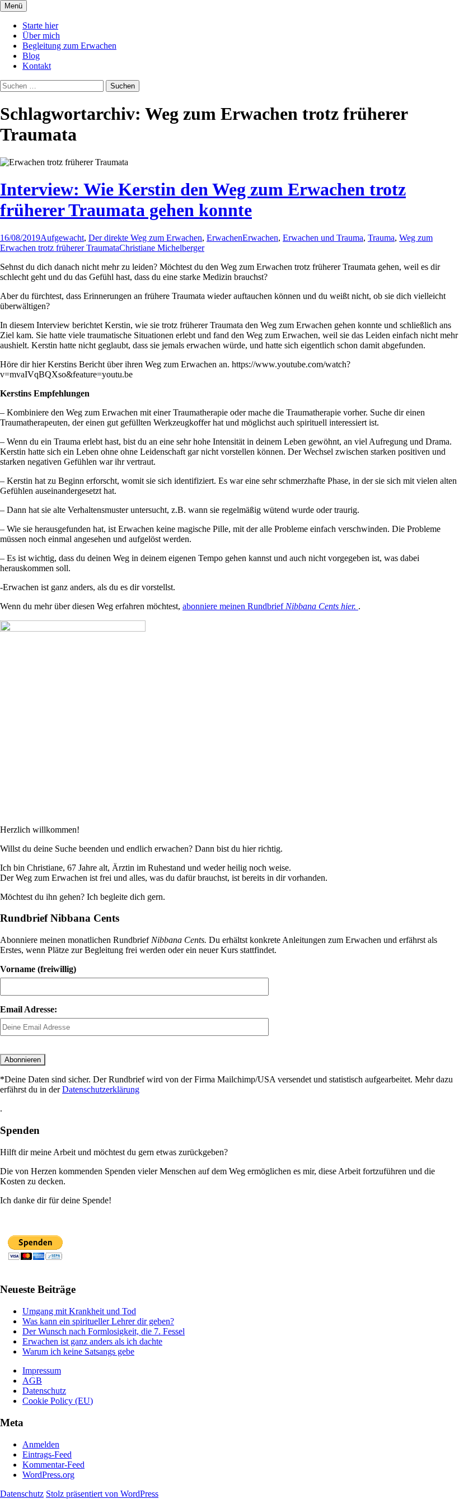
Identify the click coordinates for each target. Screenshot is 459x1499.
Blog (31, 55)
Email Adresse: (28, 1009)
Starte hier (40, 25)
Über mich (41, 35)
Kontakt (36, 66)
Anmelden (40, 1444)
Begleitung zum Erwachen (69, 45)
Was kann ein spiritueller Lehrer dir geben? (98, 1321)
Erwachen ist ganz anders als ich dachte (92, 1341)
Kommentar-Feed (53, 1464)
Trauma (381, 237)
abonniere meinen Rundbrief (270, 606)
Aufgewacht (62, 237)
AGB (32, 1380)
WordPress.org (48, 1474)
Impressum (41, 1370)
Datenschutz (44, 1390)
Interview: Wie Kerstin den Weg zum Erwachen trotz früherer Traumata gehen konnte (203, 199)
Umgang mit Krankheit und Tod (79, 1311)
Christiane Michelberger (161, 248)
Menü (13, 6)
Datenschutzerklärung (100, 1089)
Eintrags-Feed (47, 1454)
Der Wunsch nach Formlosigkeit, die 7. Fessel (103, 1331)
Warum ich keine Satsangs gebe (78, 1351)
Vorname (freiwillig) (38, 969)
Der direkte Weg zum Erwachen (145, 237)
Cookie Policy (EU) (57, 1400)
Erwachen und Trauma (323, 237)
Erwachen (224, 237)
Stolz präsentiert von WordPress (102, 1493)
